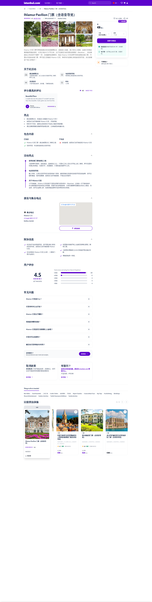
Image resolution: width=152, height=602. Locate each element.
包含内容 (29, 134)
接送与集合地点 (32, 198)
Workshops (117, 393)
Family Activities (73, 396)
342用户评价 (89, 90)
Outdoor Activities (43, 396)
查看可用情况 (111, 41)
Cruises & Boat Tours (89, 393)
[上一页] (122, 402)
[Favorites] (122, 3)
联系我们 (83, 354)
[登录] (127, 3)
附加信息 (29, 239)
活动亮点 (29, 155)
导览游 (69, 393)
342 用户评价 (37, 18)
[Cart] (124, 3)
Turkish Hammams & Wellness (58, 396)
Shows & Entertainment (30, 396)
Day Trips (99, 393)
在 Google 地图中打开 (30, 218)
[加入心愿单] (75, 412)
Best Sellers (27, 393)
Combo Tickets (54, 393)
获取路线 (77, 228)
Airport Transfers (77, 393)
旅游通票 (62, 393)
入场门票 (45, 393)
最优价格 (123, 21)
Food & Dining (108, 393)
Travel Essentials (36, 393)
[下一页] (126, 402)
